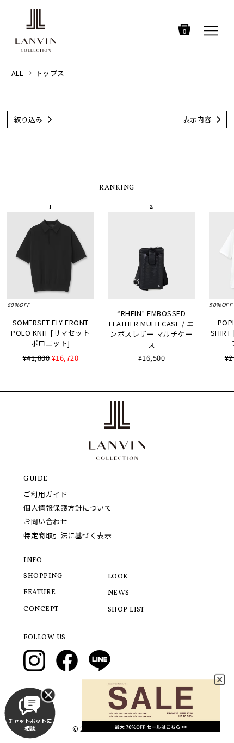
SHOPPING (43, 576)
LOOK (118, 577)
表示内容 (197, 119)
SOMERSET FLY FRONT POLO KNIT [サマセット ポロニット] (50, 332)
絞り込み (28, 119)
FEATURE (39, 592)
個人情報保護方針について (67, 507)
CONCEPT (41, 609)
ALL (17, 73)
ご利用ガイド (45, 494)
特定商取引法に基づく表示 (67, 535)
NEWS (119, 593)
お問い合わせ (45, 521)
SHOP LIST (126, 610)
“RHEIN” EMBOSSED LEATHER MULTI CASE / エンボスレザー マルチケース (151, 329)
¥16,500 (151, 357)
